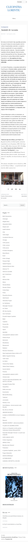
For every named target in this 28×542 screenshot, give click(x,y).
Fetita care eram (7, 389)
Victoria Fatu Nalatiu (8, 364)
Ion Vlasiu (5, 308)
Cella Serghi (6, 234)
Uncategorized (4, 27)
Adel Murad (6, 298)
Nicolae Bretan (6, 284)
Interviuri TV (6, 269)
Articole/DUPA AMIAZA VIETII (10, 335)
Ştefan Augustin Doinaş (9, 356)
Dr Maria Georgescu (8, 250)
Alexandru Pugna (7, 300)
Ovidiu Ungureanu (7, 440)
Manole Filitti (6, 279)
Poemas (5, 371)
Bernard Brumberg (7, 394)
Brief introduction (7, 216)
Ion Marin (5, 361)
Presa (4, 292)
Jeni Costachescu (7, 274)
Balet (4, 319)
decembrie (24, 196)
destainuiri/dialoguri (8, 455)
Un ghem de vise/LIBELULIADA (11, 425)
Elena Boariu (6, 253)
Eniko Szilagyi (6, 258)
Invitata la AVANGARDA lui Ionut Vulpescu (14, 415)
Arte (4, 232)
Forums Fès (5, 324)
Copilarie (5, 321)
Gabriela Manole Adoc (8, 266)
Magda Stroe (6, 221)
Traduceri (5, 397)
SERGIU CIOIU (6, 442)
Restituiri (5, 348)
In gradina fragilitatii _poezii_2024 (12, 450)
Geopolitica (6, 386)
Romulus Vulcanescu (8, 350)
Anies (4, 417)
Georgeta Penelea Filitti (9, 384)
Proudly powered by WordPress (9, 537)
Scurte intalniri (6, 369)
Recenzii (5, 420)
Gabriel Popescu (7, 263)
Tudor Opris (6, 358)
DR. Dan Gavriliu (7, 311)
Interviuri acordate (7, 271)
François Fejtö (6, 261)
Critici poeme (6, 242)
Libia (4, 277)
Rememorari (6, 345)
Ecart (4, 255)
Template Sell (8, 539)
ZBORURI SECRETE (8, 412)
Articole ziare (6, 377)
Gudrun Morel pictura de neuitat (6, 197)
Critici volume (6, 245)
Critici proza (6, 248)
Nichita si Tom (6, 402)
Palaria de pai (6, 337)
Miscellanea (6, 342)
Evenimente (6, 392)
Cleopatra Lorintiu (11, 33)
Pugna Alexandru (7, 453)
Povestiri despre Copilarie (9, 316)
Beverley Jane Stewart (8, 445)
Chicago (5, 240)
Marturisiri (5, 340)
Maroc (4, 282)
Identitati (5, 332)
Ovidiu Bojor (6, 290)
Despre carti (6, 227)
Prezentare (5, 327)
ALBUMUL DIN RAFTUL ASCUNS (11, 461)
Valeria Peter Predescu (8, 366)
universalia (5, 400)
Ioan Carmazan (7, 313)
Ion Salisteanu (6, 303)
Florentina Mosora (7, 295)
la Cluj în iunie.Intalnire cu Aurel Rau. (12, 524)
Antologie (5, 219)
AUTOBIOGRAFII (7, 458)
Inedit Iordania (6, 229)
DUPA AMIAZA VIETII (8, 437)
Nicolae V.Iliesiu (7, 287)
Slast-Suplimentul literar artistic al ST (12, 353)
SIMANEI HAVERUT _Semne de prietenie (13, 423)
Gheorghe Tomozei (7, 306)
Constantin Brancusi (8, 237)
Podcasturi (5, 447)
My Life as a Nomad (8, 409)
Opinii (4, 329)
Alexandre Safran (7, 224)
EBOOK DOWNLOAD (8, 504)
